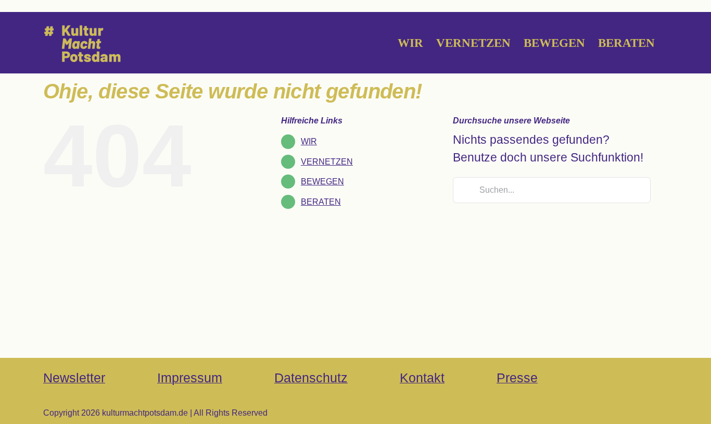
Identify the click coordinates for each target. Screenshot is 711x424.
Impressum (189, 377)
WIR (309, 141)
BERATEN (321, 201)
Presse (517, 377)
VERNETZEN (327, 161)
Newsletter (74, 377)
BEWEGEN (322, 181)
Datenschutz (311, 377)
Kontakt (422, 377)
